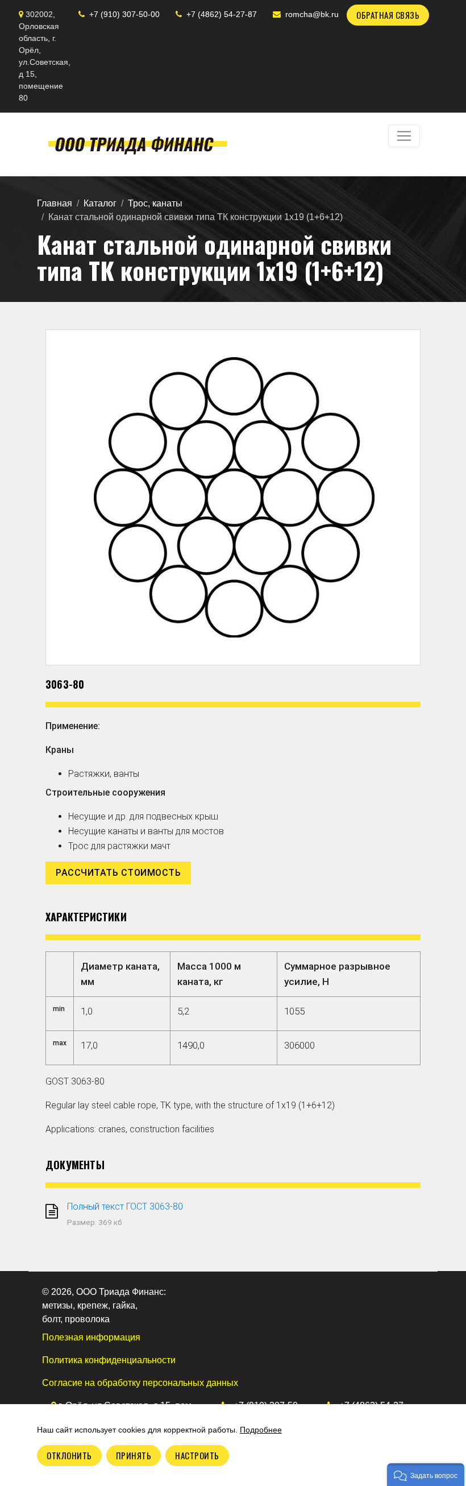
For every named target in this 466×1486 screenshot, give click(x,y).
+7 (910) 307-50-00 (124, 14)
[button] (425, 1474)
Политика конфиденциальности (109, 1360)
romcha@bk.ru (312, 14)
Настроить (197, 1455)
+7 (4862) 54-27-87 (221, 14)
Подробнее (261, 1429)
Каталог (100, 203)
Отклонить (69, 1455)
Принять (134, 1455)
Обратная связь (387, 15)
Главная (54, 203)
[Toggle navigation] (404, 136)
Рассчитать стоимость (118, 872)
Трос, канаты (155, 203)
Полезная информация (91, 1337)
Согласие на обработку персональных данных (140, 1383)
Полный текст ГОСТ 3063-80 (125, 1206)
